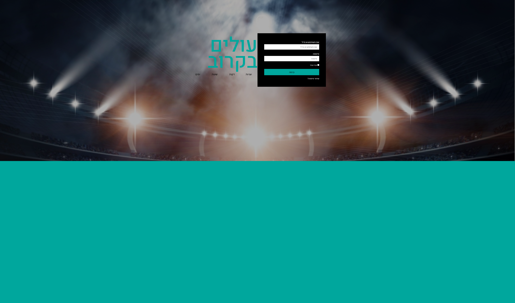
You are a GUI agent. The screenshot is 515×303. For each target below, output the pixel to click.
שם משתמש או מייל (310, 42)
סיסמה (316, 53)
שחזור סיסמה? (313, 78)
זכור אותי (313, 65)
